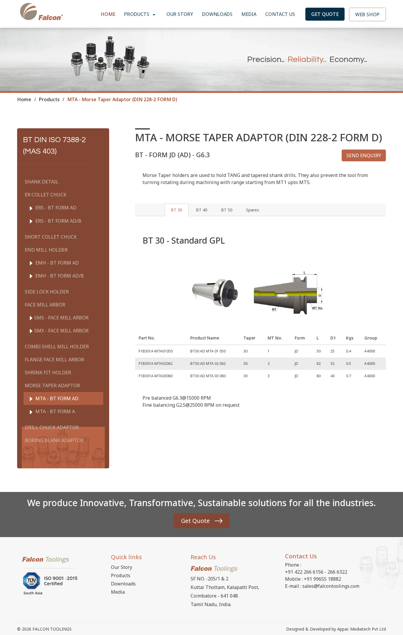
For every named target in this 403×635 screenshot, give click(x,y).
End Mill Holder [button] (46, 250)
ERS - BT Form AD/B (57, 221)
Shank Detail (41, 181)
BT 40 (201, 210)
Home (108, 14)
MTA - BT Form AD (56, 398)
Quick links (126, 557)
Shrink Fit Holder (48, 372)
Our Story (179, 14)
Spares (252, 210)
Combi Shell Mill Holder (57, 346)
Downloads (217, 14)
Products (137, 14)
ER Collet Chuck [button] (45, 194)
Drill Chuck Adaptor (52, 427)
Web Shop (367, 14)
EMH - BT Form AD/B (59, 276)
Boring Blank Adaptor (54, 440)
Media (248, 14)
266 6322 (337, 572)
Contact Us (280, 14)
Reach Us (203, 557)
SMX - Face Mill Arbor (61, 330)
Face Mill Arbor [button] (45, 304)
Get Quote (325, 14)
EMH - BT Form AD (56, 263)
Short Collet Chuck (51, 237)
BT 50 (226, 210)
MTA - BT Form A (54, 411)
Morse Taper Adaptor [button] (52, 385)
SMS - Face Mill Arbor (61, 317)
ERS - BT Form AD (55, 207)
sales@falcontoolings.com (330, 586)
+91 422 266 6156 (304, 572)
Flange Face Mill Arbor (54, 359)
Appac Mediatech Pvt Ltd (361, 629)
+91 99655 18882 (322, 579)
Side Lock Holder (47, 291)
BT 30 (176, 210)
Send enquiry (363, 155)
